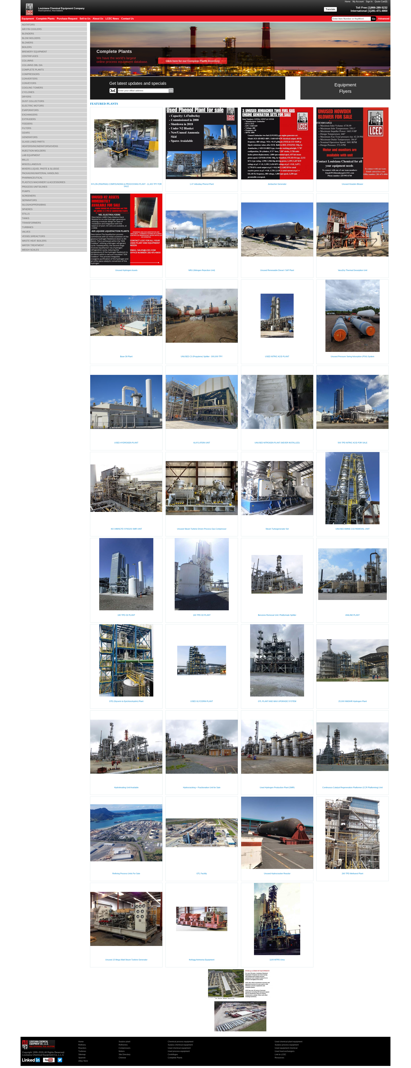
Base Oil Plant (126, 356)
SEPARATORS (29, 200)
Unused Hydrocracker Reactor (277, 873)
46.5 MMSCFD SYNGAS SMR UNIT (126, 529)
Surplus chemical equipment (180, 1045)
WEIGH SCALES (30, 249)
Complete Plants (175, 1058)
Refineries (123, 1045)
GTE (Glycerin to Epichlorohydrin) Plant (126, 701)
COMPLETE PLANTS (33, 69)
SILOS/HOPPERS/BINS (34, 204)
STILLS (26, 213)
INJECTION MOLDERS (34, 150)
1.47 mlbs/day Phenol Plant (202, 184)
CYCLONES (28, 92)
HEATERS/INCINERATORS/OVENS (40, 146)
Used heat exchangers (284, 1051)
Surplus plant (124, 1041)
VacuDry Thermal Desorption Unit (352, 270)
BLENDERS (28, 33)
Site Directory (124, 1054)
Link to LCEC (280, 1054)
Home (347, 1)
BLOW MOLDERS (31, 38)
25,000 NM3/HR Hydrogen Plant (352, 701)
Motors (122, 1051)
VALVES (26, 231)
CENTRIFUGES (30, 56)
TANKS (25, 218)
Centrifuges (173, 1054)
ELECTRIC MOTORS (33, 105)
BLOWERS (27, 42)
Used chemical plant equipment (288, 1041)
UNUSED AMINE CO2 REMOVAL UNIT (353, 529)
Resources (279, 1058)
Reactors (82, 1048)
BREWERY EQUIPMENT (34, 51)
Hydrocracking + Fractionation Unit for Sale (201, 787)
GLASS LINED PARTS (33, 141)
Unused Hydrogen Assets (126, 270)
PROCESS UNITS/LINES (34, 186)
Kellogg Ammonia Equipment (201, 960)
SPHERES (27, 209)
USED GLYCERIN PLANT (201, 701)
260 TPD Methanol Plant (352, 873)
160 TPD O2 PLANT (201, 615)
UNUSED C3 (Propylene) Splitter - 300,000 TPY (202, 356)
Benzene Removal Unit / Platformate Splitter (277, 615)
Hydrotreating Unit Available (126, 787)
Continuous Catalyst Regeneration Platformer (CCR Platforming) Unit (352, 787)
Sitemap (82, 1054)
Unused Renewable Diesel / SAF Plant (277, 270)
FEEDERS (27, 123)
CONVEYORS (29, 83)
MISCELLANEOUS (31, 164)
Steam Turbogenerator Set (277, 529)
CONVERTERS (29, 78)
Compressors (124, 1048)
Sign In (369, 1)
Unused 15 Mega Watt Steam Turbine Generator (126, 960)
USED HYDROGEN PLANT (126, 443)
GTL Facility (202, 873)
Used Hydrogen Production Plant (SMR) (277, 787)
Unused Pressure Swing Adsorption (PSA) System (352, 356)
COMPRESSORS (30, 74)
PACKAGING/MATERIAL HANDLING (40, 173)
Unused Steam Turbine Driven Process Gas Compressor (201, 529)
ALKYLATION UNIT (201, 443)
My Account (358, 1)
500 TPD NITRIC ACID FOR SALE (352, 443)
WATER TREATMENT (33, 245)
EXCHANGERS (29, 114)
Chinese (122, 1058)
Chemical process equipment (180, 1041)
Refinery (82, 1045)
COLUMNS (27, 60)
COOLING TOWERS (32, 87)
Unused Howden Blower (352, 184)
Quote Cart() (381, 1)
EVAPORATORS (30, 110)
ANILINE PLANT (352, 615)
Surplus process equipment (287, 1045)
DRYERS (26, 96)
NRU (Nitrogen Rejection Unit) (201, 270)
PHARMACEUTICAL (32, 177)
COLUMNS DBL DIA (32, 65)
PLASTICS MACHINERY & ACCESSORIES (43, 182)
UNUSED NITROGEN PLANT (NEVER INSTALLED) (277, 443)
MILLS (25, 159)
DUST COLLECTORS (33, 101)
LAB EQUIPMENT (31, 155)
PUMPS (26, 191)
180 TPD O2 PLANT (126, 615)
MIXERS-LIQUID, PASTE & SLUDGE (40, 168)
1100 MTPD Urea (277, 960)
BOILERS (27, 47)
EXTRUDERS (29, 119)
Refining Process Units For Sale (126, 873)
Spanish (82, 1058)
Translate (330, 9)
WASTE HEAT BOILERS (34, 240)
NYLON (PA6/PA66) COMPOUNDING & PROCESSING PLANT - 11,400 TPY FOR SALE (126, 185)
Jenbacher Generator (277, 184)
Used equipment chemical (286, 1048)
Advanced (383, 18)
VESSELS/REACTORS (33, 236)
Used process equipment (179, 1051)
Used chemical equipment (179, 1048)
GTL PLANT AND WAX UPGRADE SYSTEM (277, 701)
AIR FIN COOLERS (32, 29)
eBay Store (83, 1061)
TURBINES (27, 227)
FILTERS (26, 128)
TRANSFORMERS (31, 222)
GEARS (26, 132)
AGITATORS (28, 24)
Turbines (82, 1051)
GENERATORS (29, 137)
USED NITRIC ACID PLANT (277, 356)
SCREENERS (29, 195)
